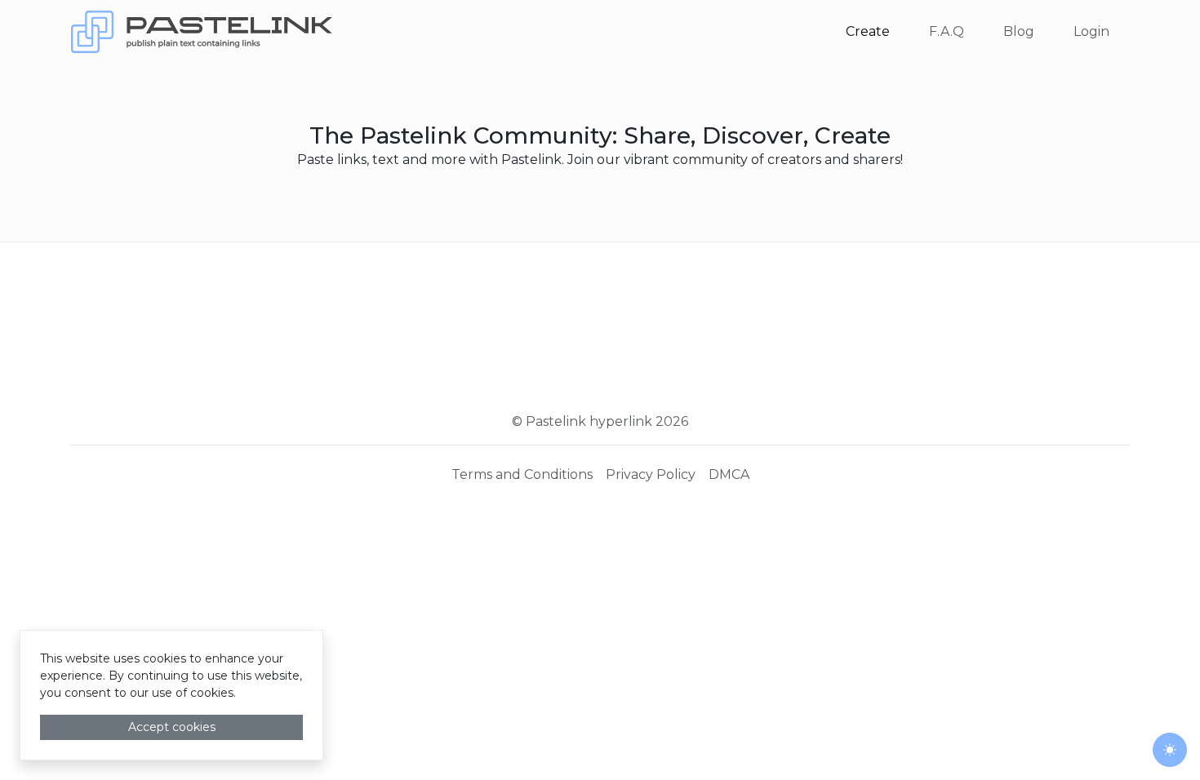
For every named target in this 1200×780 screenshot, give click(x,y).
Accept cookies (172, 727)
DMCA (729, 474)
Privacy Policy (651, 474)
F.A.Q (946, 31)
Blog (1018, 31)
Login (1091, 31)
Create (868, 31)
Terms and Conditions (522, 474)
